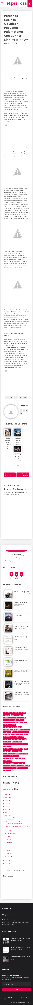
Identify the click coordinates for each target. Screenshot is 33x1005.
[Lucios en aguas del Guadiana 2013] (17, 432)
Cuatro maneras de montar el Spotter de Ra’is (20, 660)
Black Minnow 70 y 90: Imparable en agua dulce (21, 671)
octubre (9, 830)
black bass (19, 715)
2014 (7, 803)
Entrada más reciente (9, 474)
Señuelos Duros (9, 758)
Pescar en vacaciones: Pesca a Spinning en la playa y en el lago (21, 626)
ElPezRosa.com (9, 44)
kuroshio (6, 739)
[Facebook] (11, 574)
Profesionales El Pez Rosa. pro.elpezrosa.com (21, 648)
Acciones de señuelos (19, 713)
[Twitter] (16, 574)
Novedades (7, 741)
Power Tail (7, 746)
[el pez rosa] (6, 914)
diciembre (10, 817)
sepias (17, 758)
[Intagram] (21, 574)
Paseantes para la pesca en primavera (21, 614)
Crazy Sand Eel (8, 722)
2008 (7, 863)
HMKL (15, 734)
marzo (9, 850)
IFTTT (25, 734)
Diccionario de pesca (10, 727)
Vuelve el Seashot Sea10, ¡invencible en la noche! (18, 460)
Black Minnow (8, 717)
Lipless (13, 739)
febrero (9, 853)
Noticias (23, 739)
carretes (6, 720)
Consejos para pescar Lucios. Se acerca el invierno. (20, 604)
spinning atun (25, 765)
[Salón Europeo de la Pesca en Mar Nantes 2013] (8, 432)
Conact (17, 1002)
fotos (14, 732)
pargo (20, 741)
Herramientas (8, 734)
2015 (7, 800)
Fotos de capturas (22, 732)
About (23, 1002)
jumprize (21, 737)
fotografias (7, 732)
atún (12, 715)
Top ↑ (28, 1002)
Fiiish (19, 729)
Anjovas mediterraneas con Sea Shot (17, 826)
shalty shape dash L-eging (12, 763)
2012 (7, 809)
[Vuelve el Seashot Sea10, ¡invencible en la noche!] (17, 449)
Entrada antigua (25, 474)
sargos (19, 751)
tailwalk (13, 768)
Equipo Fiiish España (10, 729)
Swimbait (6, 768)
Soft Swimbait (8, 765)
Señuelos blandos (21, 753)
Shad (22, 758)
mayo (9, 845)
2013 (7, 806)
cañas (23, 717)
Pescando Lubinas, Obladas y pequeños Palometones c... (15, 822)
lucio (18, 739)
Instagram (7, 737)
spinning (16, 765)
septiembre (10, 833)
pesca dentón (16, 744)
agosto (9, 836)
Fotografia (26, 729)
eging (20, 727)
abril (8, 848)
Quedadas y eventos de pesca (13, 749)
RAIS (25, 749)
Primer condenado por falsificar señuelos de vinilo (21, 637)
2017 (7, 795)
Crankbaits (19, 720)
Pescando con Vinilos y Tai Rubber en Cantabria (21, 693)
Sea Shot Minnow (9, 753)
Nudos (14, 741)
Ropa (13, 751)
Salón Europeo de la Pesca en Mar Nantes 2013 (8, 444)
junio (8, 842)
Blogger (23, 870)
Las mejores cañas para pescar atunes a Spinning (22, 592)
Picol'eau (25, 744)
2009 (7, 860)
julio (8, 839)
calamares (17, 717)
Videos (6, 770)
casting (12, 720)
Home (12, 1002)
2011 (7, 812)
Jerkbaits (14, 737)
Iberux (21, 734)
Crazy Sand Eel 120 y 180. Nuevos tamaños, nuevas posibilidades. (22, 683)
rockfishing (7, 751)
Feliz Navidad (10, 819)
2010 (7, 815)
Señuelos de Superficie (11, 756)
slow (23, 763)
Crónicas (6, 725)
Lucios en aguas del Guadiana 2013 (18, 441)
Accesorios (7, 713)
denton (13, 725)
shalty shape (8, 761)
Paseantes (7, 744)
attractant (7, 715)
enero (9, 856)
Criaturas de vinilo (20, 722)
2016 (7, 798)
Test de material (22, 768)
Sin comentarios (22, 44)
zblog (11, 770)
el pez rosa (16, 3)
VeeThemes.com (6, 1000)
